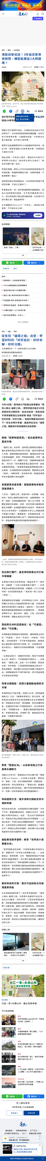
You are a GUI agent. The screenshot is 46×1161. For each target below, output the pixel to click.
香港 (40, 116)
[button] (23, 255)
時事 (15, 331)
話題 (9, 331)
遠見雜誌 (8, 1130)
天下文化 (33, 1130)
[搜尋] (43, 14)
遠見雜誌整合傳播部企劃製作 (12, 352)
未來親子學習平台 (11, 1133)
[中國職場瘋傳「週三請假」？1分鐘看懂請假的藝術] (9, 1032)
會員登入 (14, 1113)
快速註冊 (31, 1113)
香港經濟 (6, 268)
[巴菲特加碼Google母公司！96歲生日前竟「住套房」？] (9, 1020)
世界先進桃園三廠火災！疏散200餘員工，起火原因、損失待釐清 (30, 1045)
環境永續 (6, 968)
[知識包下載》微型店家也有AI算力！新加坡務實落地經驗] (8, 1149)
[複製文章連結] (17, 111)
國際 (9, 50)
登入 (17, 119)
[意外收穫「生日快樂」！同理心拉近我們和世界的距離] (9, 1083)
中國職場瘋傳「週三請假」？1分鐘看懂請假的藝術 (30, 1032)
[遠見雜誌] (23, 14)
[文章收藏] (22, 111)
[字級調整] (28, 111)
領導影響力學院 (35, 1133)
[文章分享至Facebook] (11, 111)
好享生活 (21, 1079)
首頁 (3, 50)
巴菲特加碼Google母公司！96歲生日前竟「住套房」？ (31, 1020)
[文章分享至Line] (4, 111)
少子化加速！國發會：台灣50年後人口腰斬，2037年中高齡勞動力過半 (31, 1070)
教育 (19, 1054)
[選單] (3, 13)
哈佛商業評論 (21, 1130)
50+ (23, 1133)
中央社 (4, 67)
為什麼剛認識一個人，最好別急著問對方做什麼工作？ (30, 1057)
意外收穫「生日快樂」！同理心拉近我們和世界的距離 (30, 1083)
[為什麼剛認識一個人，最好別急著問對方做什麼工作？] (9, 1057)
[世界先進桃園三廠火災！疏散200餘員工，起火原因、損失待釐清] (9, 1045)
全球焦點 (17, 50)
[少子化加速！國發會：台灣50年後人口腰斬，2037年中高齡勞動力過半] (9, 1070)
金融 (19, 1016)
